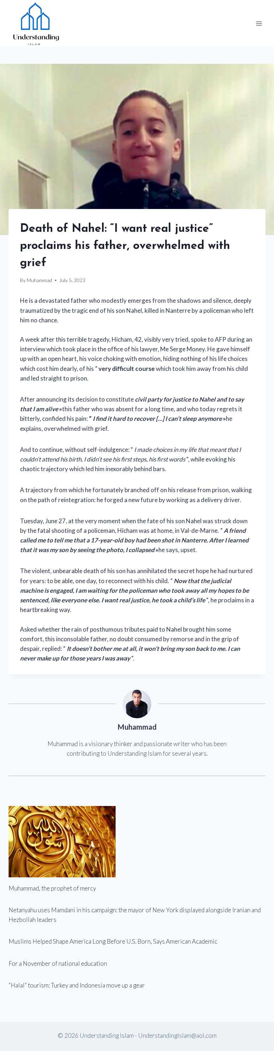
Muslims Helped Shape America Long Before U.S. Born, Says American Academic (113, 941)
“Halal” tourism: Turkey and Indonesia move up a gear (77, 985)
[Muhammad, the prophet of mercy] (137, 841)
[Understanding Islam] (35, 23)
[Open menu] (258, 23)
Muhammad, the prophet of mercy (52, 888)
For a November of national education (58, 963)
